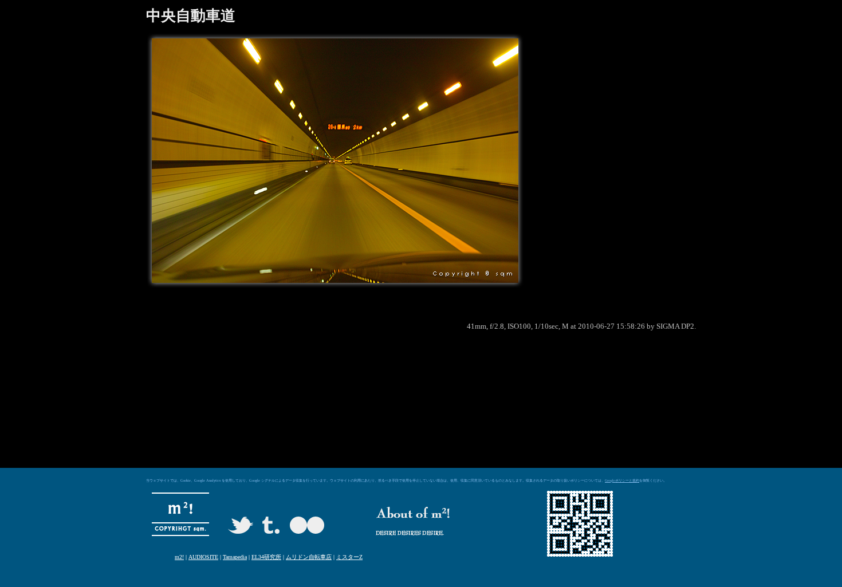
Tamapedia (235, 557)
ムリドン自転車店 (309, 557)
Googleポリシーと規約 (622, 480)
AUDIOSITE (203, 557)
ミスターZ (349, 557)
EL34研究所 (266, 557)
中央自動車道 (190, 15)
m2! (179, 557)
